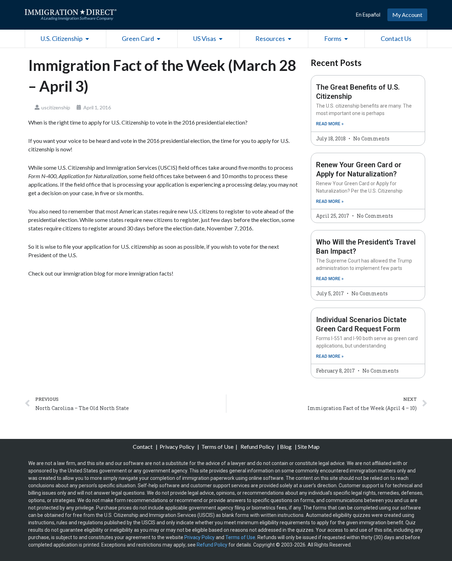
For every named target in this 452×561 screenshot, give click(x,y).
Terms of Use (217, 446)
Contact (143, 446)
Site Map (309, 446)
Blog (286, 446)
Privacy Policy (177, 446)
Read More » (330, 123)
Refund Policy (257, 446)
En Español (368, 15)
